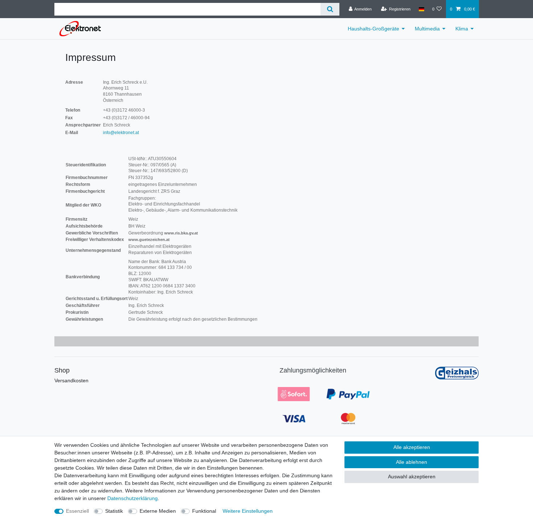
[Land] (421, 9)
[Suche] (330, 9)
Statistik (114, 511)
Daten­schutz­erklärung (132, 498)
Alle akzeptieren (411, 447)
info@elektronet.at (121, 132)
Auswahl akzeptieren (411, 476)
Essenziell (77, 511)
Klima (461, 29)
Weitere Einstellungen (248, 511)
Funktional (204, 511)
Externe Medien (158, 511)
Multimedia (427, 29)
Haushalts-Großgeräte (373, 29)
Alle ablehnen (411, 462)
